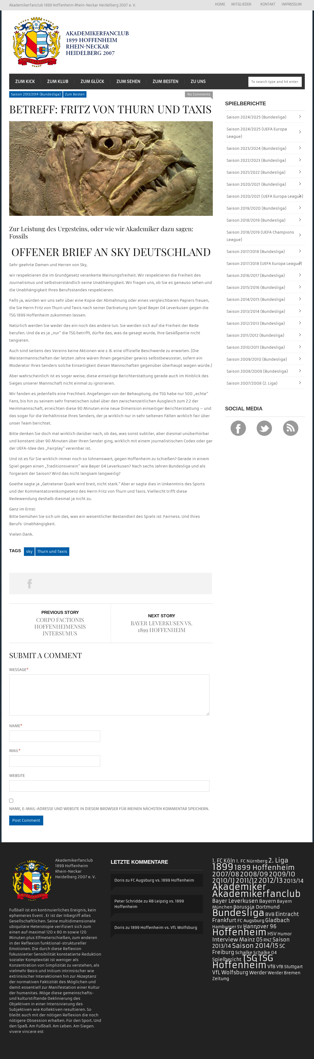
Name (15, 725)
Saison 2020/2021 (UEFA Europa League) (265, 196)
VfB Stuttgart (289, 966)
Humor (285, 934)
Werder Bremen (284, 973)
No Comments (198, 94)
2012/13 (270, 881)
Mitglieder (239, 4)
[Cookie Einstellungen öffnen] (13, 1051)
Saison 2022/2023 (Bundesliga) (256, 160)
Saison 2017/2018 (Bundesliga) (256, 251)
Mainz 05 (250, 940)
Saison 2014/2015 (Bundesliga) (256, 299)
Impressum (291, 4)
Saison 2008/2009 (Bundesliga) (257, 371)
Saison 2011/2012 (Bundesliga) (255, 335)
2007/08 (225, 874)
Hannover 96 (260, 926)
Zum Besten (165, 81)
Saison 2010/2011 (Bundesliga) (256, 347)
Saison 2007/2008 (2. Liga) (252, 383)
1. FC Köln (223, 861)
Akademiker (239, 887)
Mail (15, 750)
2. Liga (278, 860)
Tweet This (70, 583)
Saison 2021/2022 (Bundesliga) (256, 172)
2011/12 (247, 881)
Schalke (243, 952)
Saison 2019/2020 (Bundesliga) (256, 208)
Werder (258, 973)
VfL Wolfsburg (230, 972)
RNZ (267, 940)
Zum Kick (25, 81)
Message (19, 669)
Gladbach (277, 920)
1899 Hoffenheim (264, 867)
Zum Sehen (128, 81)
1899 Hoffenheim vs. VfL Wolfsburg (164, 927)
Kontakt (267, 4)
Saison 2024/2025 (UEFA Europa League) (257, 133)
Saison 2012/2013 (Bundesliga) (256, 323)
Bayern (267, 901)
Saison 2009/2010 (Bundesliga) (257, 359)
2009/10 (282, 874)
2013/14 (294, 881)
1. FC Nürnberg (251, 861)
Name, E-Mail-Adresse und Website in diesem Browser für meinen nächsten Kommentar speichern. (109, 808)
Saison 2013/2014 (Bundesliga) (36, 94)
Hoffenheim (239, 932)
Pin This (151, 583)
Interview (225, 939)
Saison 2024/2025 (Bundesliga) (256, 117)
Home (220, 4)
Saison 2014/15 (255, 946)
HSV (272, 934)
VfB (271, 966)
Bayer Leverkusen (235, 901)
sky (29, 551)
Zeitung (220, 978)
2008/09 (254, 874)
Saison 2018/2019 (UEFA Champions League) (260, 236)
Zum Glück (92, 81)
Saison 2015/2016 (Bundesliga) (256, 287)
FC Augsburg (250, 920)
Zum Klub (57, 81)
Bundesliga (238, 912)
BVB (269, 914)
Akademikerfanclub (256, 894)
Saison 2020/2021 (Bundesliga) (256, 184)
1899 (222, 866)
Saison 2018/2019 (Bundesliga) (256, 220)
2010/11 (223, 881)
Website (17, 775)
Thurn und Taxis (52, 551)
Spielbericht (226, 959)
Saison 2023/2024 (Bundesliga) (256, 148)
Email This (191, 583)
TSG (249, 958)
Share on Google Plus (110, 583)
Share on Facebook (29, 583)
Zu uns (198, 81)
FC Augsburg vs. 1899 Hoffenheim (162, 880)
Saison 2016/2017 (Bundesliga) (256, 275)
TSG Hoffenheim (242, 962)
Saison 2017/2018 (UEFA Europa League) (264, 263)
